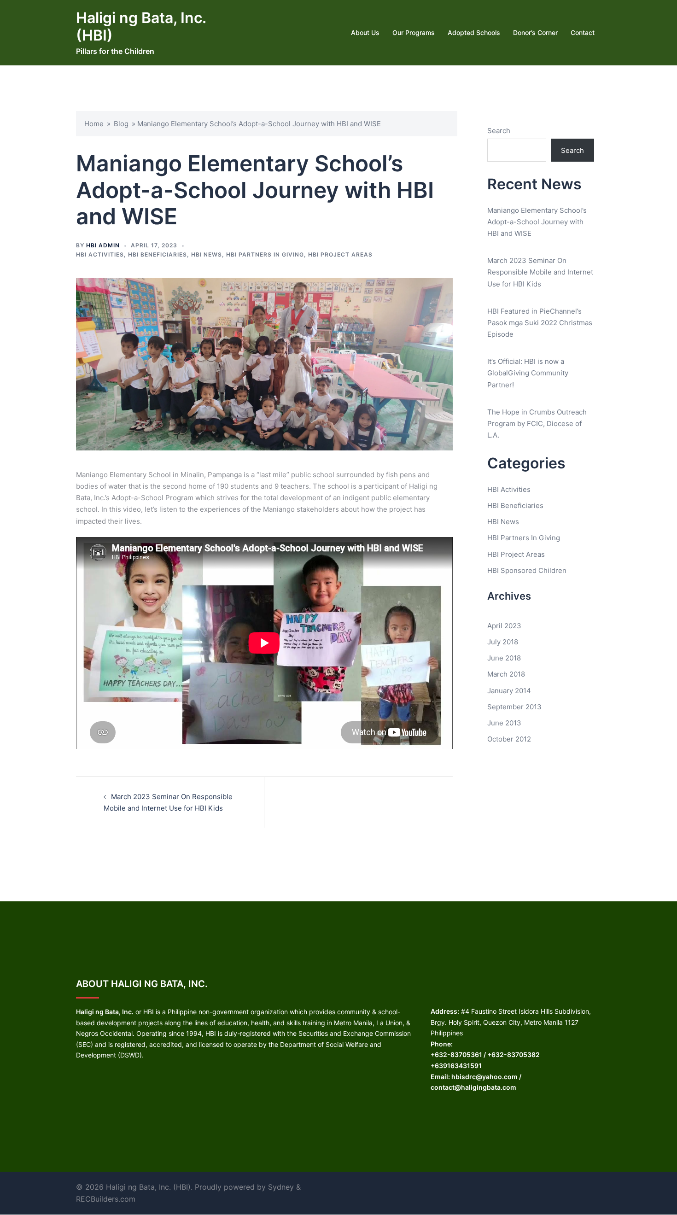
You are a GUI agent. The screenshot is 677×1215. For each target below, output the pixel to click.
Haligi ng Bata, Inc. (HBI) (141, 26)
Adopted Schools (474, 32)
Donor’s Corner (535, 32)
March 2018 (506, 674)
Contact (583, 32)
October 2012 (509, 739)
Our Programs (413, 32)
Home (94, 123)
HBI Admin (103, 245)
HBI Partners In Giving (265, 254)
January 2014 (509, 690)
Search (498, 130)
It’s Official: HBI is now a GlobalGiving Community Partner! (527, 373)
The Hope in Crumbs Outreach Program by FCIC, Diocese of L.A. (537, 423)
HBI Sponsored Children (526, 570)
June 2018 (504, 658)
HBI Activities (100, 254)
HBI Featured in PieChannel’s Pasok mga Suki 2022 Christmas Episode (539, 323)
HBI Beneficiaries (157, 254)
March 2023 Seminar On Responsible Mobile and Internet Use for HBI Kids (540, 272)
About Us (365, 32)
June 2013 (504, 722)
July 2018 (502, 641)
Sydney (281, 1187)
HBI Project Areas (340, 254)
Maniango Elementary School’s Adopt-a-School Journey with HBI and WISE (537, 222)
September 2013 (514, 706)
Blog (121, 123)
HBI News (206, 254)
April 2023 (504, 625)
